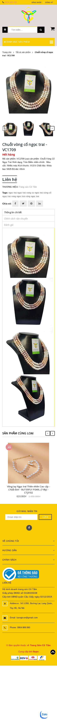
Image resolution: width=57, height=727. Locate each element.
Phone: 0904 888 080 (20, 627)
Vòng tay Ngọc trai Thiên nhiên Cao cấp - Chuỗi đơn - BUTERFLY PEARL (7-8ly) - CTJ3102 (28, 489)
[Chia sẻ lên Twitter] (23, 203)
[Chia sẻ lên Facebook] (15, 203)
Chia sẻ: (7, 203)
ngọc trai (21, 193)
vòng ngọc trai (32, 196)
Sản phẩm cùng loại (17, 433)
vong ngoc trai (18, 196)
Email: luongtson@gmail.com (24, 617)
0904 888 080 (11, 2)
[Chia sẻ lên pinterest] (31, 203)
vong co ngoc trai (34, 193)
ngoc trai (13, 193)
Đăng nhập (36, 2)
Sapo (36, 651)
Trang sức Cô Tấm (28, 187)
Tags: (5, 193)
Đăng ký (49, 2)
